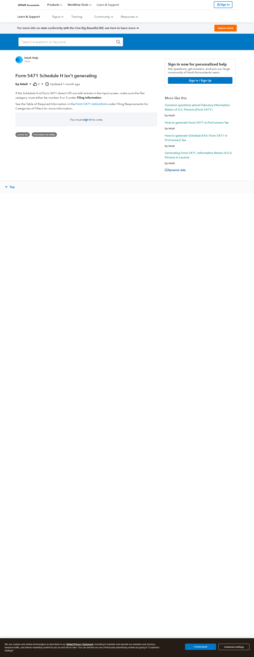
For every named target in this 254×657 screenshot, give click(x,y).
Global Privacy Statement (79, 644)
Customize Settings (234, 646)
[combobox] (70, 41)
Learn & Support (28, 16)
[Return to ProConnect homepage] (28, 4)
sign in (87, 119)
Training (76, 16)
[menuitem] (54, 5)
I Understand (200, 646)
